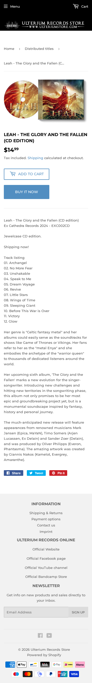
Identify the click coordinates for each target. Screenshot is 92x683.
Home (9, 49)
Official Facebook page (46, 558)
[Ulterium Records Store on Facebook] (40, 636)
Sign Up (78, 612)
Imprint (46, 532)
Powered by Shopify (44, 655)
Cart (84, 6)
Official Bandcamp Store (46, 577)
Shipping (35, 158)
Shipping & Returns (46, 513)
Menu (15, 6)
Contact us (46, 525)
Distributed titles (39, 49)
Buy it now (26, 192)
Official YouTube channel (46, 568)
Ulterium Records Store (50, 649)
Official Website (46, 549)
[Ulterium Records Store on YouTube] (49, 636)
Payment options (46, 519)
